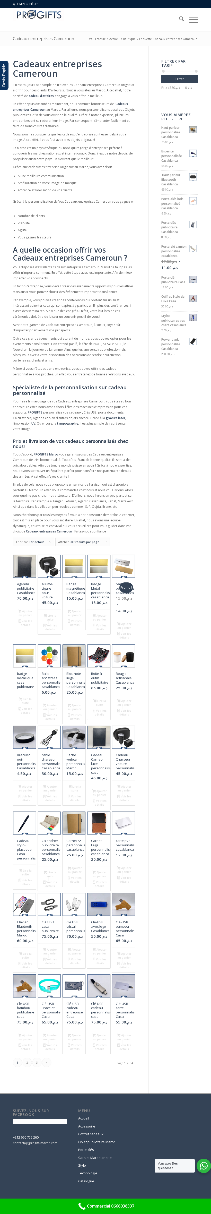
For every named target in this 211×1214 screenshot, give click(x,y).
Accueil (83, 1118)
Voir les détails (26, 623)
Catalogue (86, 1181)
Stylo (82, 1165)
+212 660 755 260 (26, 1137)
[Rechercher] (179, 19)
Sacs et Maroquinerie (95, 1157)
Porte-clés (86, 1149)
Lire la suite (51, 617)
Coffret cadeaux (90, 1134)
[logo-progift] (38, 19)
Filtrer (179, 79)
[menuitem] (179, 19)
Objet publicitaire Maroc (96, 1142)
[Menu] (191, 19)
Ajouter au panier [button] (25, 613)
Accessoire (86, 1126)
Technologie (87, 1173)
